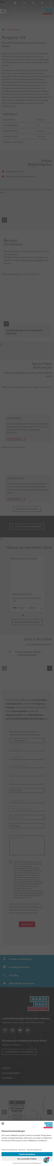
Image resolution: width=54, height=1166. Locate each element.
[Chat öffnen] (46, 1160)
